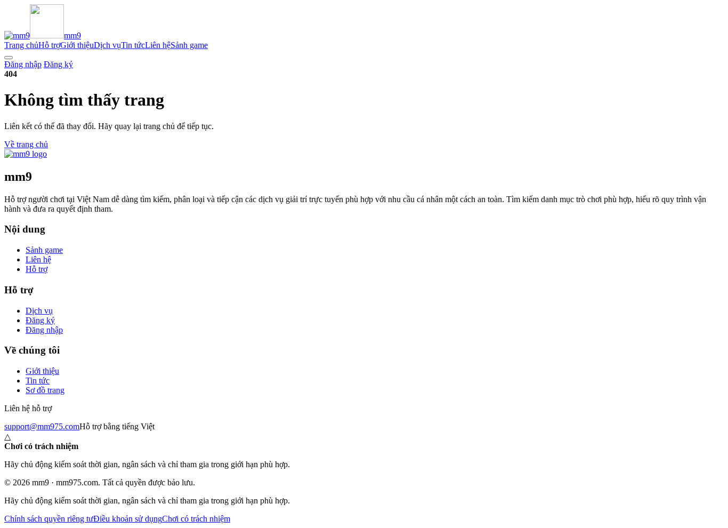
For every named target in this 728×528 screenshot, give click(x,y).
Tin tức (133, 45)
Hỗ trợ (49, 45)
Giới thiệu (77, 45)
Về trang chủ (26, 144)
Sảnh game (189, 45)
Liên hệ (158, 45)
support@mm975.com (41, 426)
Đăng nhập (23, 64)
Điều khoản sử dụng (127, 518)
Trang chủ (21, 45)
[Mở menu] (8, 57)
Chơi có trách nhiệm (196, 518)
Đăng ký (58, 64)
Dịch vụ (107, 45)
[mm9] (25, 153)
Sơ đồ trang (45, 390)
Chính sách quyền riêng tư (48, 518)
